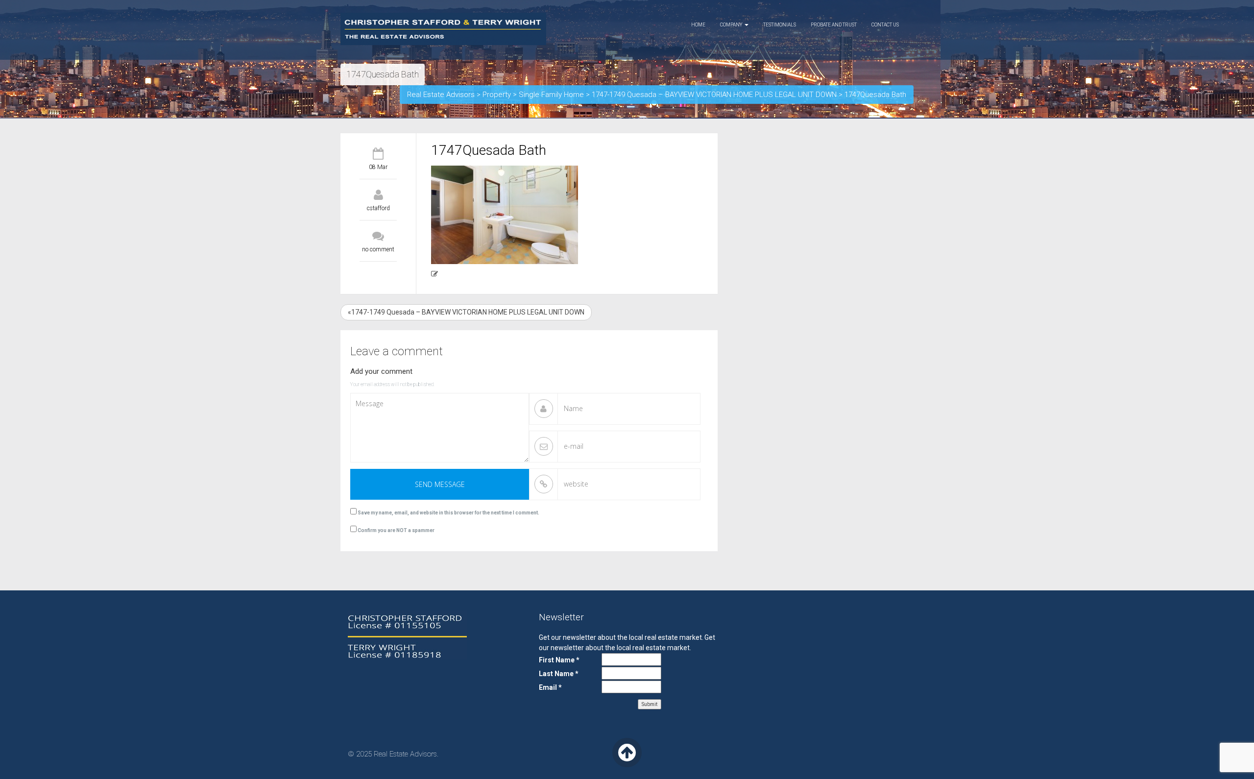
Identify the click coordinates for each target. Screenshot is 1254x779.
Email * (550, 687)
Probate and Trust (834, 24)
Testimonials (779, 24)
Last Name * (559, 674)
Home (698, 24)
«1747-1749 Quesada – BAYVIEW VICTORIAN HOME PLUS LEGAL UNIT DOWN (466, 312)
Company (732, 24)
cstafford (378, 208)
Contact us (885, 24)
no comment (378, 249)
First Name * (559, 660)
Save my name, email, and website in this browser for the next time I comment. (448, 512)
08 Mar (378, 167)
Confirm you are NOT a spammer (395, 530)
